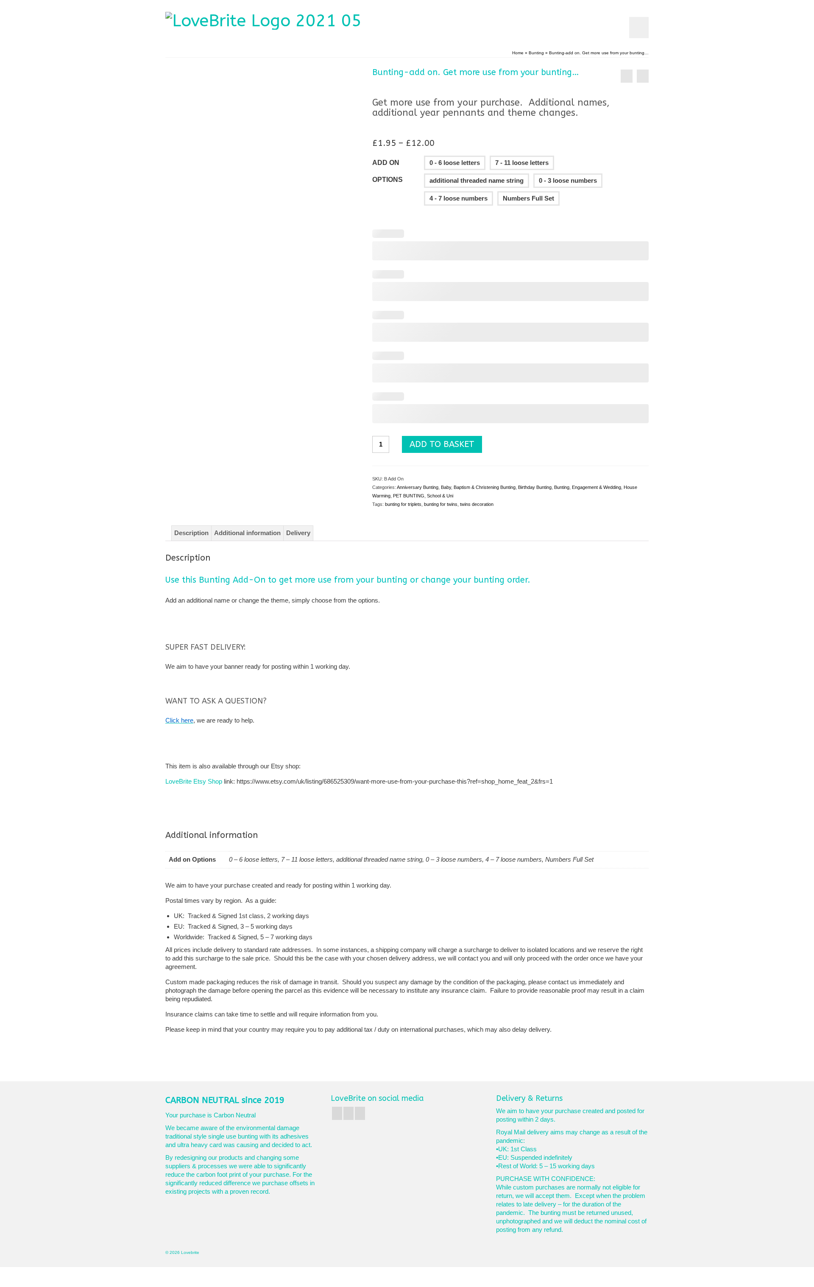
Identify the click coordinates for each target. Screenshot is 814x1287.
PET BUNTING (408, 495)
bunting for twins (440, 504)
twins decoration (476, 504)
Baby (446, 487)
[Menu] (639, 27)
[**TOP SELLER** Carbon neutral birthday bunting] (627, 76)
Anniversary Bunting (417, 487)
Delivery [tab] (298, 532)
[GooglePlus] (348, 1113)
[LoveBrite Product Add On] (262, 162)
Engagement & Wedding (596, 487)
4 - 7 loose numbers (458, 198)
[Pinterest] (360, 1113)
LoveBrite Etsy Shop (193, 781)
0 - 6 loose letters (454, 162)
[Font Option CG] (262, 282)
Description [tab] (191, 532)
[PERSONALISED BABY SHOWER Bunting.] (643, 76)
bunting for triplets (403, 504)
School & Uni (440, 495)
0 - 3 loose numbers (568, 180)
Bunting (561, 487)
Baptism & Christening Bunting (485, 487)
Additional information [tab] (247, 532)
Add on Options (387, 171)
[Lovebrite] (283, 20)
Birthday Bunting (535, 487)
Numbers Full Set (528, 198)
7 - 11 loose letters (522, 162)
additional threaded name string (476, 180)
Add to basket (442, 444)
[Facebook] (337, 1113)
